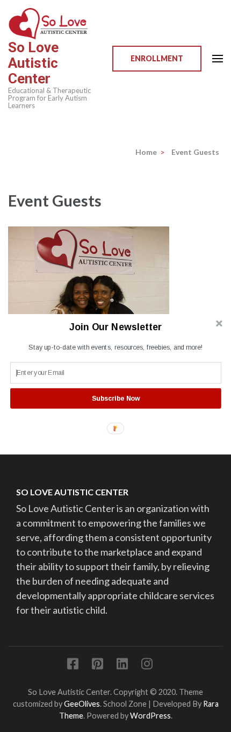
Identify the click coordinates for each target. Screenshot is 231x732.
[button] (115, 327)
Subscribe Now (116, 397)
